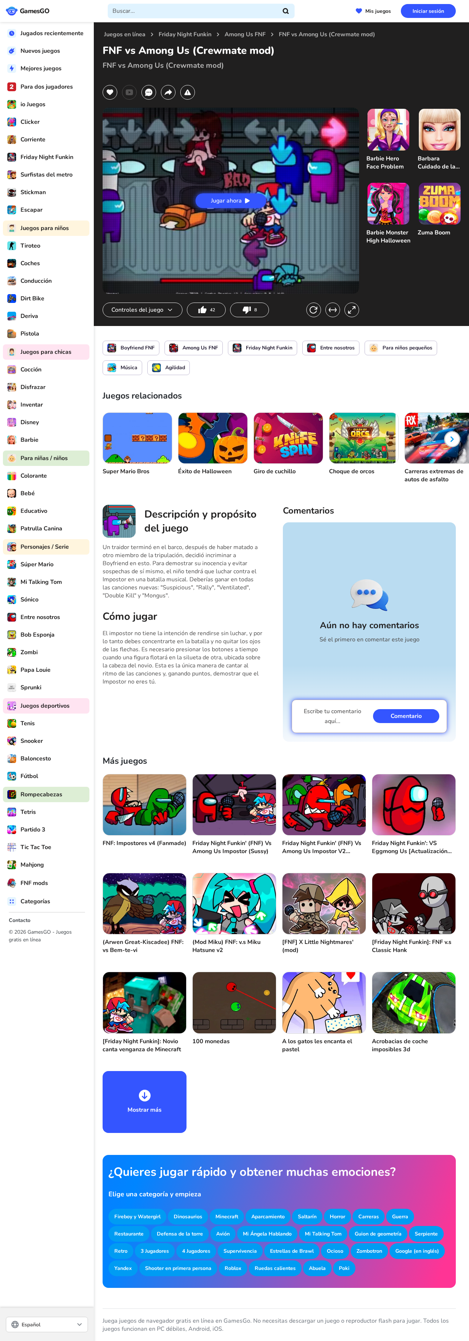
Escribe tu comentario (332, 716)
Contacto (19, 920)
